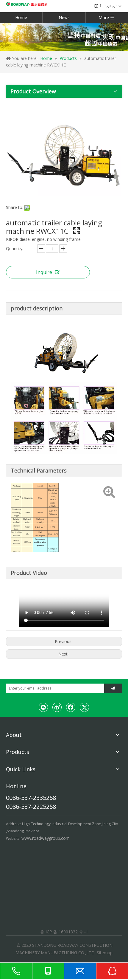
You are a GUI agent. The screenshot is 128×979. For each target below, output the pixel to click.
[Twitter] (84, 707)
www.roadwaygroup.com (45, 838)
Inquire (44, 272)
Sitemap (105, 952)
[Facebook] (71, 707)
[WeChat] (43, 707)
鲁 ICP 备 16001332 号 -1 (64, 932)
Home (21, 17)
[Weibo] (57, 707)
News (64, 17)
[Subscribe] (113, 688)
